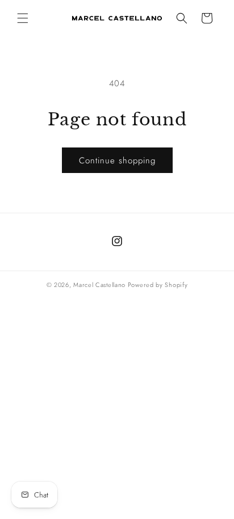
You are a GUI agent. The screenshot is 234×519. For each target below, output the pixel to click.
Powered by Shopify (158, 284)
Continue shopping (117, 160)
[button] (22, 18)
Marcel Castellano (99, 284)
